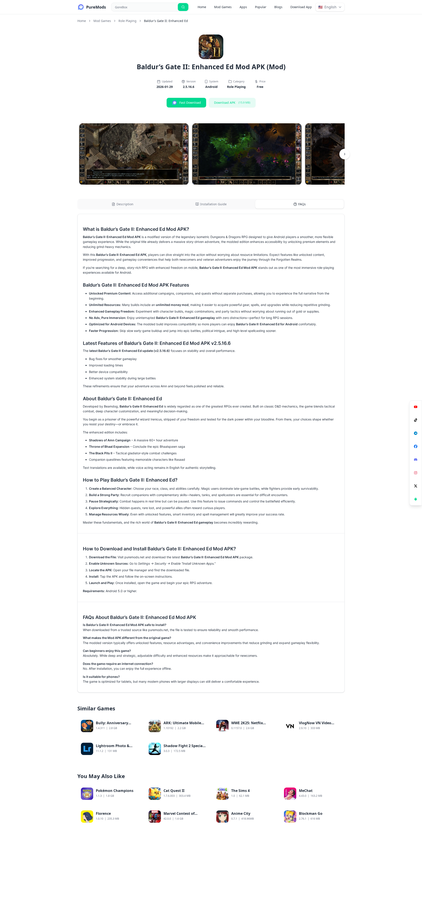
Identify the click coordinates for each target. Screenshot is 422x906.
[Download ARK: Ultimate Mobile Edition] (202, 728)
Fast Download (190, 102)
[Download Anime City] (270, 819)
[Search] (183, 7)
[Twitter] (415, 486)
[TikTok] (415, 420)
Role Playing (127, 21)
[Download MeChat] (337, 796)
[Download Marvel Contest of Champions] (202, 819)
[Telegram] (415, 433)
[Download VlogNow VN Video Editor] (337, 728)
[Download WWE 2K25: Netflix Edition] (270, 728)
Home (202, 7)
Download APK (232, 102)
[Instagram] (415, 473)
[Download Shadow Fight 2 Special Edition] (202, 751)
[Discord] (415, 459)
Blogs (278, 7)
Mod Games (223, 7)
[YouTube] (415, 407)
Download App (301, 7)
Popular (260, 7)
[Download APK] (415, 499)
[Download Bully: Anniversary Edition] (134, 728)
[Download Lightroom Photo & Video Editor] (134, 751)
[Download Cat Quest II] (202, 796)
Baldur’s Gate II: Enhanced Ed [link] (166, 21)
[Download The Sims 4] (270, 796)
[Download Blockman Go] (337, 819)
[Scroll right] (344, 154)
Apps (243, 7)
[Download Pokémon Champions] (134, 796)
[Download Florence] (134, 819)
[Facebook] (415, 446)
